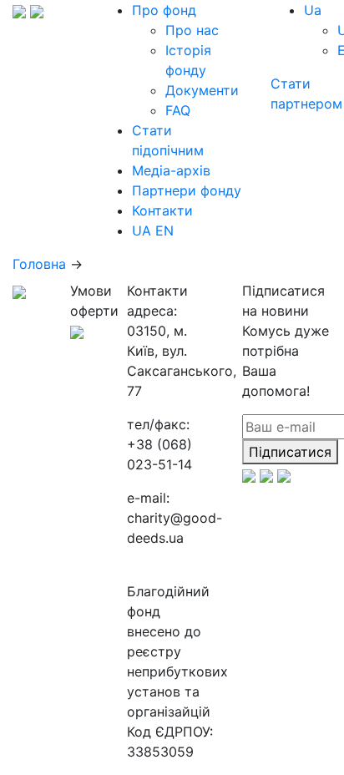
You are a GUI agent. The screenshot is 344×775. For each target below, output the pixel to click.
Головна (39, 264)
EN (164, 230)
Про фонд (164, 10)
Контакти (162, 210)
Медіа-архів (171, 170)
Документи (202, 90)
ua (312, 10)
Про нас (192, 30)
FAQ (177, 110)
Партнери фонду (186, 190)
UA (141, 230)
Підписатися (290, 451)
